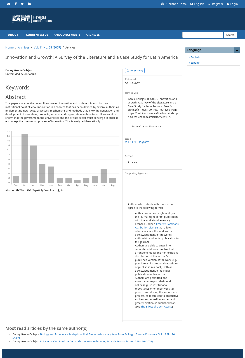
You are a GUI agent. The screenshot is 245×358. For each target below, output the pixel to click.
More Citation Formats (146, 126)
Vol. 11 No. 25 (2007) (47, 47)
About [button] (13, 35)
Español (195, 62)
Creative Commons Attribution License (157, 225)
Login (234, 4)
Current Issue (37, 35)
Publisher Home (176, 4)
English (199, 4)
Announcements (67, 35)
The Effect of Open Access (156, 306)
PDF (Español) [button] (136, 70)
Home (9, 47)
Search (230, 34)
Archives (93, 35)
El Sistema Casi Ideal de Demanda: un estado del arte (72, 341)
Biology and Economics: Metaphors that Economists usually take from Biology (87, 334)
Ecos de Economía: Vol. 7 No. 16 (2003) (130, 341)
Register (217, 4)
